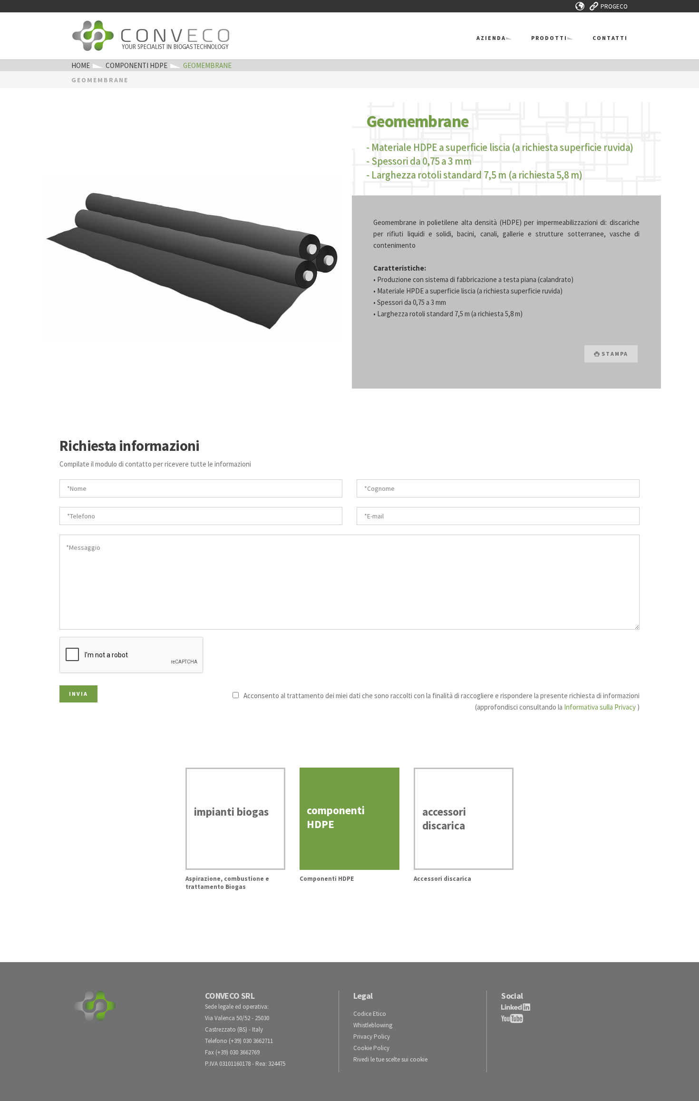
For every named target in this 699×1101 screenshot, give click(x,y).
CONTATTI (610, 37)
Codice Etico (369, 1014)
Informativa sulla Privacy (600, 706)
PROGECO (614, 6)
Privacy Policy (371, 1037)
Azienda (491, 37)
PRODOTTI (549, 37)
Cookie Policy (371, 1048)
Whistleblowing (372, 1025)
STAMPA (614, 353)
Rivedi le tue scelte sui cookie (390, 1059)
